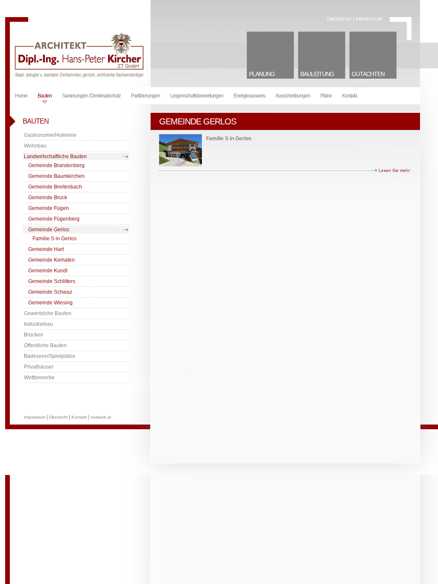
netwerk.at (101, 417)
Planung (262, 74)
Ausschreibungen (292, 96)
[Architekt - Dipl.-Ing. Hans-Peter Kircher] (78, 77)
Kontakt (349, 96)
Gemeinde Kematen (51, 260)
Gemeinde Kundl (48, 271)
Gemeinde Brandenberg (56, 165)
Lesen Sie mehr (394, 170)
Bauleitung (317, 74)
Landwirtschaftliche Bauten (55, 156)
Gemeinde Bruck (47, 198)
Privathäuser (38, 367)
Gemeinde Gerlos (48, 230)
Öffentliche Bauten (45, 345)
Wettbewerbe (39, 377)
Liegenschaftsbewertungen (196, 96)
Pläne (326, 96)
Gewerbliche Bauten (47, 313)
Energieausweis (249, 96)
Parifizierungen (145, 96)
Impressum (368, 19)
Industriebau (38, 324)
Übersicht (339, 19)
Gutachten (368, 74)
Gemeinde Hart (46, 249)
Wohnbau (35, 146)
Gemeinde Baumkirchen (56, 176)
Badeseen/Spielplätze (49, 356)
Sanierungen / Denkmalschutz (91, 96)
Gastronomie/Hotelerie (50, 135)
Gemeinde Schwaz (50, 292)
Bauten (45, 96)
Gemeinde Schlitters (51, 281)
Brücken (33, 335)
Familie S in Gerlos (55, 239)
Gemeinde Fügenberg (54, 219)
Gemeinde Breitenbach (55, 187)
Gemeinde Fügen (48, 208)
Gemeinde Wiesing (50, 303)
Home (21, 96)
